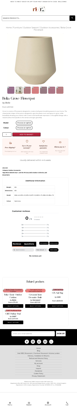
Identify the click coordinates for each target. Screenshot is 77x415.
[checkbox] (54, 250)
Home (9, 27)
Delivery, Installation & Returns (38, 356)
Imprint (38, 368)
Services (38, 361)
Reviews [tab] (18, 244)
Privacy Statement (38, 376)
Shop (38, 366)
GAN (58, 297)
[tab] (29, 244)
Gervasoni (36, 300)
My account (38, 363)
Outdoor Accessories (49, 27)
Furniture (17, 27)
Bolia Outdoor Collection (36, 172)
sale (46, 172)
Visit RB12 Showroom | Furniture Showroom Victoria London (38, 353)
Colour (6, 128)
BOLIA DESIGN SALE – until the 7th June (17, 172)
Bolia (7, 103)
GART (14, 316)
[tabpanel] (35, 262)
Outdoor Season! (31, 27)
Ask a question (44, 243)
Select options (13, 306)
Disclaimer (38, 371)
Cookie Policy (38, 373)
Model (5, 123)
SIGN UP (61, 334)
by (11, 300)
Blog (38, 351)
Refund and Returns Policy (38, 358)
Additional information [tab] (35, 181)
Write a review (54, 243)
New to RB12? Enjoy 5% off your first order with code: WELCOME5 (39, 1)
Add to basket (26, 134)
